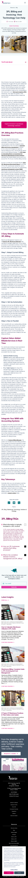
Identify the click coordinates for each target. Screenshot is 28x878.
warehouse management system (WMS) (12, 169)
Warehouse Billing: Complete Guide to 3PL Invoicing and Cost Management (12, 671)
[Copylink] (9, 502)
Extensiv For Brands (14, 802)
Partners (14, 813)
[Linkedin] (14, 502)
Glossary (14, 834)
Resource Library (14, 828)
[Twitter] (19, 502)
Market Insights (14, 832)
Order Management (14, 845)
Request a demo (10, 753)
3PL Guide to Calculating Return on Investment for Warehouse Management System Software (13, 154)
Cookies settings (14, 869)
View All (4, 600)
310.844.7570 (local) (14, 796)
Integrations (14, 811)
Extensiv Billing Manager (15, 440)
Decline (19, 872)
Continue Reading (7, 642)
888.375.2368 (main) (14, 794)
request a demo (12, 493)
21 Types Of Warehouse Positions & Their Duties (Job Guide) (12, 714)
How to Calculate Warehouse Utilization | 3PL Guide (10, 628)
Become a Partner (14, 815)
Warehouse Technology (13, 509)
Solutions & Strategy (15, 623)
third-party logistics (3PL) (20, 92)
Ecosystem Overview (14, 809)
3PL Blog (4, 509)
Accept (8, 872)
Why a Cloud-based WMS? (14, 843)
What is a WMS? (14, 841)
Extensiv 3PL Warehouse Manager (12, 241)
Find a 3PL (14, 806)
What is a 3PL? (14, 836)
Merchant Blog (5, 621)
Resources (12, 7)
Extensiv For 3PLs (14, 804)
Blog (17, 7)
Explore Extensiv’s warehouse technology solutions (14, 124)
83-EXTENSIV (14, 792)
